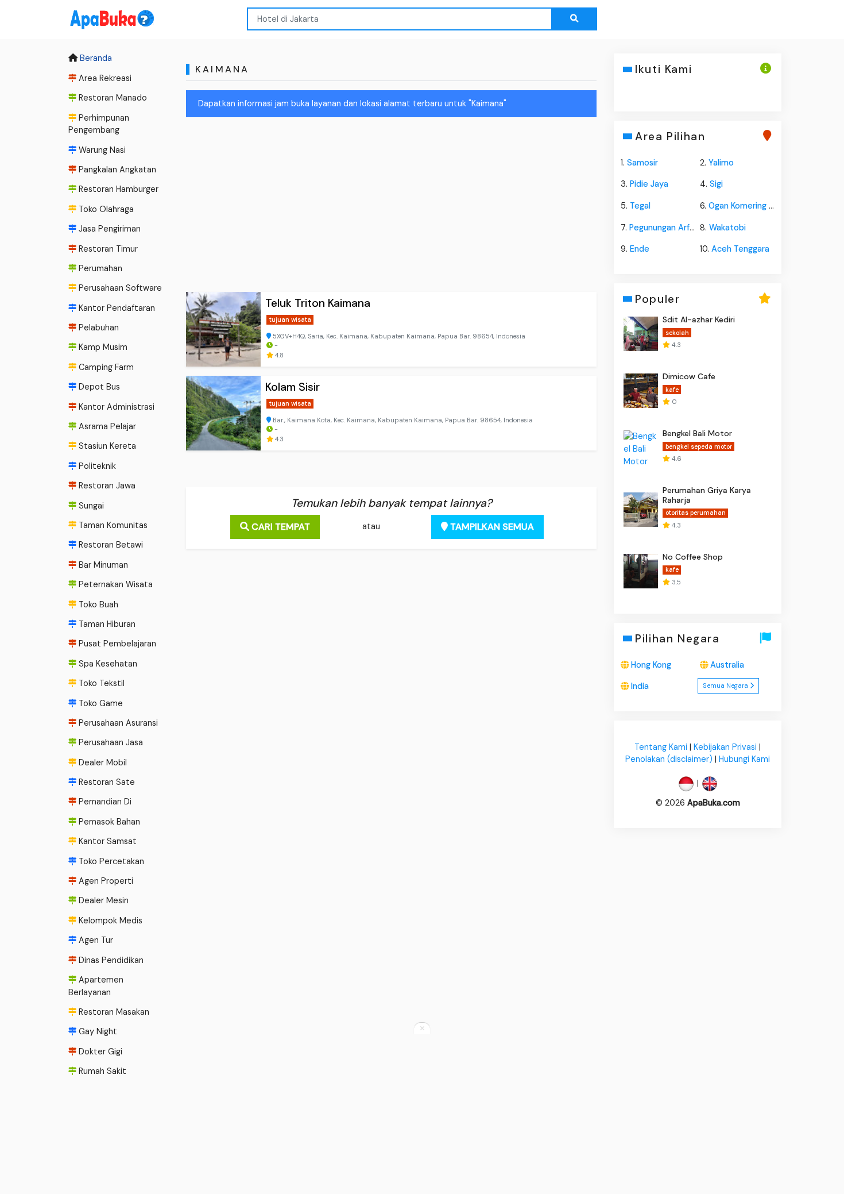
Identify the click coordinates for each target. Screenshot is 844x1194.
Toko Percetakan (110, 861)
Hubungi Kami (744, 759)
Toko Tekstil (100, 683)
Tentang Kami (660, 747)
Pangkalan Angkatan (116, 169)
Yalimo (721, 162)
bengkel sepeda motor (698, 446)
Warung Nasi (101, 150)
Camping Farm (105, 367)
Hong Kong (651, 665)
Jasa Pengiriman (108, 229)
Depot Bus (98, 387)
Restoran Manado (111, 98)
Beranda (95, 58)
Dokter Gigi (99, 1051)
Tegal (640, 206)
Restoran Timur (107, 249)
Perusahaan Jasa (109, 742)
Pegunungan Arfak (663, 227)
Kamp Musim (101, 347)
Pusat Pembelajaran (116, 643)
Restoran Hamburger (117, 189)
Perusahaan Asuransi (117, 723)
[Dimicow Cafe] (641, 390)
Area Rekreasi (103, 78)
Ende (639, 249)
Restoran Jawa (105, 485)
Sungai (90, 505)
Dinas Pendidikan (110, 960)
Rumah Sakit (101, 1071)
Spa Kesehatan (106, 663)
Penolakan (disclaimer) (669, 759)
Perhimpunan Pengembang (98, 124)
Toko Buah (97, 604)
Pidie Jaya (649, 184)
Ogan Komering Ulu (744, 206)
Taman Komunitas (112, 525)
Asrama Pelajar (106, 426)
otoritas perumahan (695, 513)
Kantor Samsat (106, 841)
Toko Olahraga (105, 209)
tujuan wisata (290, 319)
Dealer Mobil (101, 762)
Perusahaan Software (119, 288)
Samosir (642, 162)
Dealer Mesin (102, 901)
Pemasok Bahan (108, 821)
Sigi (716, 184)
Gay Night (96, 1032)
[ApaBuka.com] (97, 19)
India (640, 686)
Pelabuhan (97, 327)
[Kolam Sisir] (223, 413)
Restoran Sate (105, 782)
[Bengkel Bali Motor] (641, 447)
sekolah (676, 333)
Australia (727, 665)
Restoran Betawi (109, 545)
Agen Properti (104, 881)
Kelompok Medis (109, 920)
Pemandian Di (103, 802)
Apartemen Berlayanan (95, 986)
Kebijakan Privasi (725, 747)
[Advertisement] (391, 206)
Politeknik (96, 466)
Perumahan (99, 268)
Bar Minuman (102, 565)
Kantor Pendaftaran (115, 308)
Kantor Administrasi (115, 407)
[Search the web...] (574, 18)
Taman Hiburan (105, 624)
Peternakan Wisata (114, 584)
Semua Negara (726, 685)
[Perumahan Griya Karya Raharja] (641, 509)
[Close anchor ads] (422, 1029)
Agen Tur (94, 940)
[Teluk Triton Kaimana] (223, 329)
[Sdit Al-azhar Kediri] (641, 334)
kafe (671, 390)
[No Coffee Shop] (641, 571)
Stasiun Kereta (106, 446)
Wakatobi (727, 227)
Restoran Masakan (112, 1012)
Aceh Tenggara (740, 249)
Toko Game (99, 703)
